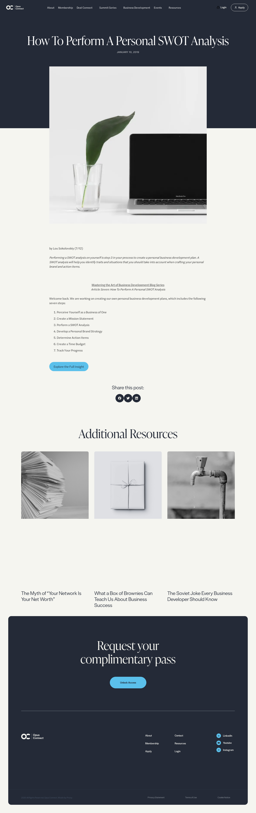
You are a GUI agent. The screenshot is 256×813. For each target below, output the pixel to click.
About (50, 7)
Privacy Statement (156, 797)
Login (177, 751)
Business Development (136, 7)
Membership (65, 7)
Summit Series (107, 7)
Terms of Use (191, 797)
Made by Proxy (65, 797)
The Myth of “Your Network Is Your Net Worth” (51, 595)
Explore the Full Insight (69, 366)
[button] (119, 398)
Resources (175, 7)
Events (158, 7)
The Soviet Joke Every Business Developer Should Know (199, 595)
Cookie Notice (224, 797)
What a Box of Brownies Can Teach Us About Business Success (123, 598)
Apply (148, 751)
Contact (179, 735)
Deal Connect (84, 7)
